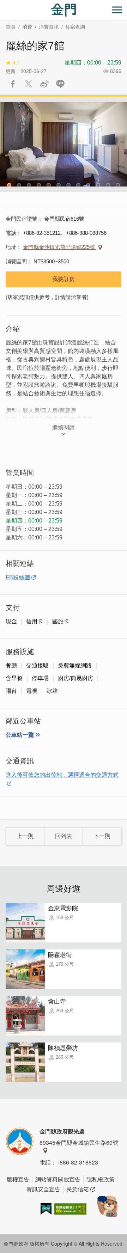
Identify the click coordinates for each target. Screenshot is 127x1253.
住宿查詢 (75, 27)
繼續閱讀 (63, 427)
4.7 (16, 63)
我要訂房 (63, 279)
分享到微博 (44, 84)
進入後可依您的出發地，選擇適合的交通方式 (62, 775)
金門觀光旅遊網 (63, 10)
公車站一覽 (20, 735)
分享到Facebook (13, 84)
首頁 (11, 27)
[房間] (63, 144)
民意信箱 (77, 1189)
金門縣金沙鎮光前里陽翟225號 (59, 247)
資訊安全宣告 (43, 1189)
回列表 (63, 836)
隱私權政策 (100, 1179)
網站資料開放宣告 (57, 1179)
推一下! (29, 84)
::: (2, 4)
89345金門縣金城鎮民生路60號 (79, 1142)
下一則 (101, 836)
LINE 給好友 (60, 84)
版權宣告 (18, 1179)
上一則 (25, 836)
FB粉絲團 (18, 577)
